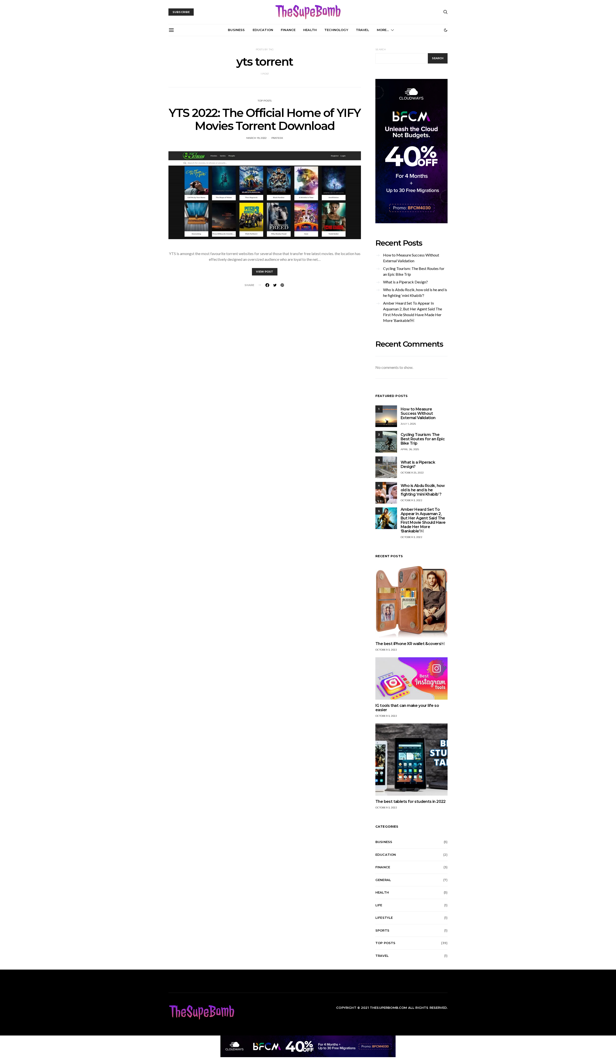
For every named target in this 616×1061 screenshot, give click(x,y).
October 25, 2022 (412, 472)
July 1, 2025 (408, 423)
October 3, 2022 (411, 500)
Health (310, 30)
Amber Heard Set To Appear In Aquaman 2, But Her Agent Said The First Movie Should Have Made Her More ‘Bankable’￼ (412, 312)
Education (263, 30)
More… (383, 30)
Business (236, 30)
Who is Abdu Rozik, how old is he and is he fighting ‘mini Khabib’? (415, 292)
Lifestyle (384, 918)
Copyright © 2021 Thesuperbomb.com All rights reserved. (392, 1008)
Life (378, 905)
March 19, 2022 (256, 138)
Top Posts (264, 100)
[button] (446, 30)
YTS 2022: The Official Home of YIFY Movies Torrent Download (265, 119)
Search (380, 49)
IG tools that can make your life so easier (407, 707)
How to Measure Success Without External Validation (411, 258)
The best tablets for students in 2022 (410, 801)
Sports (382, 930)
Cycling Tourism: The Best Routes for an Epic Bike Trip (413, 271)
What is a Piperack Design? (405, 282)
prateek (277, 138)
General (383, 880)
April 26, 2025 (410, 449)
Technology (336, 30)
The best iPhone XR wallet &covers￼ (410, 643)
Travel (362, 30)
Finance (288, 30)
